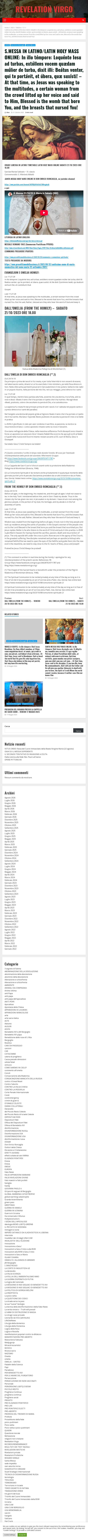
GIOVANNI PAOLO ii (13, 1188)
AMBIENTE (9, 985)
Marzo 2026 (10, 811)
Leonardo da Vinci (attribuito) (17, 1318)
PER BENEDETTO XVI (14, 1373)
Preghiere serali (27, 704)
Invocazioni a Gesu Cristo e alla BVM (20, 1249)
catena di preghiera (13, 1056)
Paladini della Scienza (14, 1364)
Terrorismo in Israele (14, 1485)
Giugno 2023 (10, 902)
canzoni (8, 1048)
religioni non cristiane (14, 1438)
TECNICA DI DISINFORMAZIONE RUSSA (21, 1474)
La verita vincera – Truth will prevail (20, 1309)
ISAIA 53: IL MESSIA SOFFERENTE (19, 751)
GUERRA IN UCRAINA (14, 1210)
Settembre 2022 (11, 927)
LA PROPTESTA (11, 1293)
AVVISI (7, 45)
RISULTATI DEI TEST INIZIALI (17, 1447)
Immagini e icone (12, 1230)
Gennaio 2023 (10, 916)
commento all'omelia (13, 1070)
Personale (9, 1384)
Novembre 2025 (11, 822)
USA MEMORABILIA (13, 1510)
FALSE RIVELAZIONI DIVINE (16, 1177)
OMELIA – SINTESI (12, 1362)
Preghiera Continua (13, 1392)
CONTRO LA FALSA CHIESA (16, 1087)
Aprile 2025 (9, 841)
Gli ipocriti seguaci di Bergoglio (18, 1191)
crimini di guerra (12, 1100)
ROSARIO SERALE (12, 1458)
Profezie (8, 1416)
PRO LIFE (8, 1405)
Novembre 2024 (11, 855)
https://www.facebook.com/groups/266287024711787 (30, 458)
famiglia (8, 1183)
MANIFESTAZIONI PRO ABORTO (18, 1337)
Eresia (7, 1161)
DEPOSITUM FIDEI (12, 1117)
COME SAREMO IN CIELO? (16, 1067)
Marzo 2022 (10, 943)
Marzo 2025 (10, 844)
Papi (6, 1367)
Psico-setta (9, 1425)
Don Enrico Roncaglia (18, 45)
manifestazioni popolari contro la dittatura (23, 1334)
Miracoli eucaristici (13, 1345)
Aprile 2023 (9, 907)
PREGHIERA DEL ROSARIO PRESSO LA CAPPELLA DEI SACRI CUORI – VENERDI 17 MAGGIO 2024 (24, 694)
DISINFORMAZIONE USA (15, 1136)
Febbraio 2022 (11, 946)
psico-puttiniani (11, 1422)
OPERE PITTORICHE (13, 759)
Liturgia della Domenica (15, 1326)
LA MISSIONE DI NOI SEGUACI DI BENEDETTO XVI (26, 1285)
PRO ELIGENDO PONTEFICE (16, 1403)
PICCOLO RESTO (12, 1389)
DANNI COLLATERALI (14, 1106)
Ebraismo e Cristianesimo (15, 1150)
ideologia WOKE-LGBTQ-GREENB (19, 1224)
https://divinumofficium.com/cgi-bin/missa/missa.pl (23, 241)
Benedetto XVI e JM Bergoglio (17, 1032)
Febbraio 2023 (11, 913)
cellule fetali (10, 1062)
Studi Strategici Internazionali (17, 1471)
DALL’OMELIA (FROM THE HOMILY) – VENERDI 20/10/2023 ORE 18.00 (22, 601)
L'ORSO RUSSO (11, 1265)
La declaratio (10, 1271)
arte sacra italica (12, 1018)
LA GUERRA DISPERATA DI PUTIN (19, 1279)
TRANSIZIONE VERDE (14, 1491)
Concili (7, 1073)
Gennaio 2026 (10, 817)
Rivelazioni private (12, 1452)
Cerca (7, 726)
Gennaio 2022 (10, 949)
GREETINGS (10, 1205)
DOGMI (8, 1142)
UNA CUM (9, 1504)
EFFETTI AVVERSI (12, 1153)
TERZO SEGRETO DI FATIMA (17, 1488)
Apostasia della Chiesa (14, 1007)
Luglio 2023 (10, 899)
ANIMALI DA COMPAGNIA (16, 988)
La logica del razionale (14, 1282)
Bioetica (8, 1043)
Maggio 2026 (10, 806)
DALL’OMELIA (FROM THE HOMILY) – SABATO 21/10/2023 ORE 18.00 (66, 601)
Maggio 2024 (10, 872)
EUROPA (8, 1169)
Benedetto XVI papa (13, 1034)
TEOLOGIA (9, 1480)
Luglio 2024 (10, 866)
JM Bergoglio (10, 1263)
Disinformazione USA (14, 1133)
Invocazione (10, 1243)
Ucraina (8, 1502)
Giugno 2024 (10, 869)
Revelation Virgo (44, 8)
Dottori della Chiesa (13, 1147)
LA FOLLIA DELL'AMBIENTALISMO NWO (22, 1276)
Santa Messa (31, 45)
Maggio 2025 (10, 839)
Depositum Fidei (11, 1120)
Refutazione (10, 1436)
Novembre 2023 (11, 888)
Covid (7, 1095)
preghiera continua (13, 1395)
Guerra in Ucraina (12, 1213)
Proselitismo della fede (14, 1419)
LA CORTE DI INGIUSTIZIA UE (17, 1268)
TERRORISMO (10, 1482)
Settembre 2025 (11, 828)
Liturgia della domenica (15, 1323)
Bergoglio (9, 1040)
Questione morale (12, 1433)
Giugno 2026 (10, 803)
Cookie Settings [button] (9, 1535)
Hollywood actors (12, 1219)
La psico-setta (11, 1296)
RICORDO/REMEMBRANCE (16, 1444)
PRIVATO (8, 1400)
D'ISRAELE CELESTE (13, 1103)
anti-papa (9, 996)
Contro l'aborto (11, 1084)
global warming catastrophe (17, 1197)
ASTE (7, 1021)
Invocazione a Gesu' (13, 1246)
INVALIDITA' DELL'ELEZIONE (17, 1241)
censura (8, 1065)
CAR (6, 1051)
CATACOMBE (10, 1054)
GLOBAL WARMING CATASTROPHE (20, 1194)
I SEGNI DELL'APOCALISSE (16, 1221)
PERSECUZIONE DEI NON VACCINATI (20, 1381)
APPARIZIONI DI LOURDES (16, 1010)
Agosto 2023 (10, 896)
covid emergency (12, 1098)
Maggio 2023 (10, 905)
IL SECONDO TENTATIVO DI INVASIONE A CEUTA (26, 754)
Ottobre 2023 (10, 891)
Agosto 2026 (10, 797)
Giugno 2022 (10, 935)
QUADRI (8, 1430)
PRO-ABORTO (10, 1411)
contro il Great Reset (13, 1081)
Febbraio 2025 (11, 847)
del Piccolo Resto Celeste (15, 1111)
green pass (9, 1202)
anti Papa (9, 993)
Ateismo (8, 1023)
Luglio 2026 (10, 800)
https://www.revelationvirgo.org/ (23, 461)
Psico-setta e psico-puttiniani (17, 1427)
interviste (9, 1235)
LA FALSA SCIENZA (13, 1274)
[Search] (83, 20)
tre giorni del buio (12, 1493)
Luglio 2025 (10, 833)
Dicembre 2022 (11, 918)
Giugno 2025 (10, 836)
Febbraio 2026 (11, 814)
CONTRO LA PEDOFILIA (15, 1089)
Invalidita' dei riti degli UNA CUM (18, 1238)
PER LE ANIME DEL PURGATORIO (19, 1375)
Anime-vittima (10, 990)
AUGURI (8, 1026)
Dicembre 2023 (11, 885)
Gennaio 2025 (10, 850)
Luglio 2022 (10, 932)
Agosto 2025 (10, 830)
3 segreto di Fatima (13, 968)
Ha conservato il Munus (15, 1216)
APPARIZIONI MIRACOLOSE (16, 1012)
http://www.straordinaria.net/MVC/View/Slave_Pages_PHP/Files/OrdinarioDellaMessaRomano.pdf (39, 248)
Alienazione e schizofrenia (16, 979)
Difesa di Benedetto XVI (15, 1125)
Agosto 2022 (10, 929)
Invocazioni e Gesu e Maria (16, 1254)
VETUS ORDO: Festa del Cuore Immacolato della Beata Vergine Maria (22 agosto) (39, 748)
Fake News (9, 1172)
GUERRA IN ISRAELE (13, 1208)
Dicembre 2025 (11, 819)
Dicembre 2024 (11, 852)
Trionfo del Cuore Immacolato (17, 1496)
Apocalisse (9, 1004)
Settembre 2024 (11, 861)
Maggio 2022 (10, 938)
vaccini (7, 1513)
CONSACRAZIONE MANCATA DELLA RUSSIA (23, 1078)
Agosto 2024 (10, 863)
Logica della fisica (12, 1329)
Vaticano (8, 1518)
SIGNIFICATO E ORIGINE (15, 1469)
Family (7, 1186)
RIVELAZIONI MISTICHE (15, 1449)
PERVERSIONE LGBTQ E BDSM (18, 1386)
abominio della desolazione (16, 977)
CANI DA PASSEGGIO (13, 1045)
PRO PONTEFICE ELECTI (15, 1408)
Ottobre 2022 (10, 924)
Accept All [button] (22, 1535)
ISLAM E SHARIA (11, 1257)
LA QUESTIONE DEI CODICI (16, 1298)
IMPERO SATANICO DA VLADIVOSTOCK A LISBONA (26, 1232)
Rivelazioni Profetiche (14, 1455)
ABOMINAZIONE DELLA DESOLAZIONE (21, 971)
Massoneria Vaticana (14, 1340)
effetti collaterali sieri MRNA (17, 1155)
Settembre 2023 (11, 894)
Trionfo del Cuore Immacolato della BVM (22, 1499)
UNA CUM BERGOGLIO (14, 1507)
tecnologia (9, 1477)
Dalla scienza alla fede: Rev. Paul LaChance (23, 757)
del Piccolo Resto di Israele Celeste (19, 1114)
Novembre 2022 (11, 921)
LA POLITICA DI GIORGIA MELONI (19, 1290)
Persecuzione (10, 1378)
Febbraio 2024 (11, 880)
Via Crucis (9, 1521)
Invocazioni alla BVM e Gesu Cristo (19, 1252)
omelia (7, 1359)
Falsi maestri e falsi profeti (16, 1180)
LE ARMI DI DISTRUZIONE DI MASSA (20, 1312)
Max (8, 112)
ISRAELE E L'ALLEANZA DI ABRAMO (20, 1260)
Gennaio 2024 (10, 883)
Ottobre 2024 (10, 858)
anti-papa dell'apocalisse (15, 999)
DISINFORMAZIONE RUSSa (16, 1131)
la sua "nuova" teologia (14, 1304)
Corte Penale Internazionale (17, 1092)
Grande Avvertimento (14, 1199)
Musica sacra (10, 1351)
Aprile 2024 (9, 874)
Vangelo (8, 1515)
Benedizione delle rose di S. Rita (18, 1037)
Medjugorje (10, 1342)
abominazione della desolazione (18, 974)
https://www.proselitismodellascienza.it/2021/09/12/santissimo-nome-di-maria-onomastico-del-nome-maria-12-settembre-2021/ (40, 265)
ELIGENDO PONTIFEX (14, 1158)
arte (6, 1015)
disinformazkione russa (15, 1139)
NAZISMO (9, 1353)
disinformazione (12, 1128)
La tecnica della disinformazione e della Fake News (26, 1307)
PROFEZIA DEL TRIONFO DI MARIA (19, 1414)
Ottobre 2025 (10, 825)
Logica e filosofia (12, 1331)
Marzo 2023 (10, 910)
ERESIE (7, 1166)
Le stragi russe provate (15, 1315)
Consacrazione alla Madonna (17, 1076)
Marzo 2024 (10, 877)
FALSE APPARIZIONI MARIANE (17, 1175)
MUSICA (8, 1348)
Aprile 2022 (9, 940)
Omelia (8, 1356)
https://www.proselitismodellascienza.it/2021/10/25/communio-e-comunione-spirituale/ (36, 257)
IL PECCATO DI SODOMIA (15, 1227)
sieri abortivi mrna (12, 1466)
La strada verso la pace (14, 1301)
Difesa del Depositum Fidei (16, 1122)
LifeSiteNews (10, 1320)
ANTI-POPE (9, 1001)
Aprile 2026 (9, 808)
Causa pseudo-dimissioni (15, 1059)
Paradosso (9, 1370)
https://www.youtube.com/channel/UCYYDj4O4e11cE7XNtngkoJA (27, 184)
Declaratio (9, 1109)
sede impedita (10, 1463)
